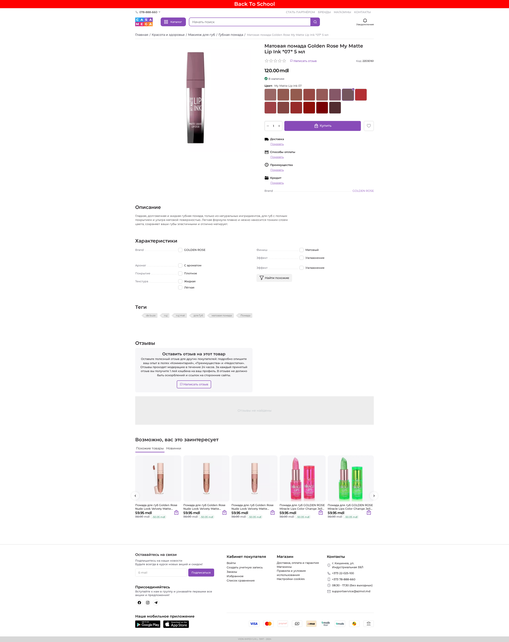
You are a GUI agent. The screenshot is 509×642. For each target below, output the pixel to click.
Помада (245, 315)
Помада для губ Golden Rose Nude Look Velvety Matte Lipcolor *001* (156, 507)
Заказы (232, 572)
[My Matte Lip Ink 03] (296, 95)
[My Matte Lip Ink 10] (283, 108)
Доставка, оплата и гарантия (298, 563)
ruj (165, 315)
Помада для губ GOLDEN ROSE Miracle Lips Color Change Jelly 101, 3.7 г (302, 507)
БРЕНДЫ (324, 12)
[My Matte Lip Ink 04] (309, 95)
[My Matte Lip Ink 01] (270, 95)
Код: (359, 60)
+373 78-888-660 (343, 579)
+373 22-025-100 (343, 573)
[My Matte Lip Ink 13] (322, 108)
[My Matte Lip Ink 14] (335, 108)
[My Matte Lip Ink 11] (296, 108)
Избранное (235, 576)
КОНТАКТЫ (362, 12)
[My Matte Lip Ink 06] (335, 95)
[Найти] (315, 22)
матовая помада (222, 315)
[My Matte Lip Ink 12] (309, 108)
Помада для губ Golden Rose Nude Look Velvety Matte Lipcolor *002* (204, 507)
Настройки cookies (291, 579)
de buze (150, 315)
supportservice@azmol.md (351, 591)
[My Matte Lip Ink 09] (270, 108)
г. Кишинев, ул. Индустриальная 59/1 (347, 565)
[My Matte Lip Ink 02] (283, 95)
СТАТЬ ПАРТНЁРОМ (300, 12)
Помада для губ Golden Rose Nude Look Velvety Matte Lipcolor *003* (252, 507)
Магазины (284, 567)
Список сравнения (241, 580)
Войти (231, 563)
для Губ (198, 315)
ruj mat (180, 315)
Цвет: (268, 86)
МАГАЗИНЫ (342, 12)
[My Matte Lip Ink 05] (322, 95)
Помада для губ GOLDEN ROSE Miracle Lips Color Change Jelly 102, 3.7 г (350, 507)
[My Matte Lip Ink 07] (348, 95)
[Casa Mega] (144, 21)
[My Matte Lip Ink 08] (361, 95)
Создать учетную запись (245, 567)
